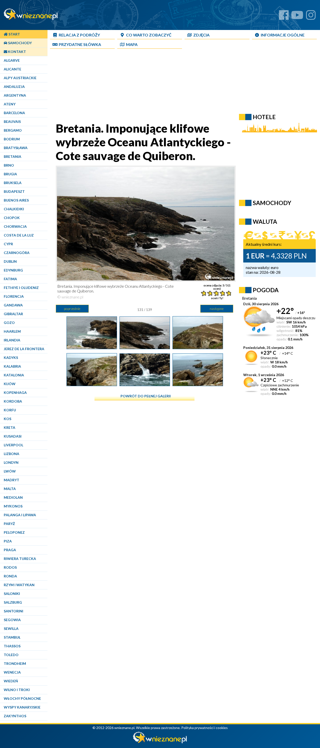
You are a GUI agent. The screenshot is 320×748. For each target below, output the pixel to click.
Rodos (10, 567)
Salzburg (13, 602)
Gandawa (13, 305)
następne (217, 308)
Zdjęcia (201, 34)
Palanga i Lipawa (20, 515)
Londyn (11, 462)
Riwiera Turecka (20, 558)
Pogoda (265, 289)
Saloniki (12, 593)
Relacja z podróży (79, 34)
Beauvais (12, 121)
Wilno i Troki (17, 690)
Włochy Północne (22, 698)
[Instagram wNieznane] (311, 16)
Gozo (9, 322)
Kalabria (12, 366)
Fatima (10, 279)
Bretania (12, 156)
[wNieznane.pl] (160, 742)
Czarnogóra (17, 252)
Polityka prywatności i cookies (204, 728)
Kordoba (13, 401)
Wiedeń (11, 681)
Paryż (9, 523)
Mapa (132, 44)
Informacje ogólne (282, 34)
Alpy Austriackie (20, 78)
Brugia (10, 174)
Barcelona (14, 113)
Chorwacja (15, 226)
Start (14, 34)
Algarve (12, 60)
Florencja (14, 296)
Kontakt (16, 51)
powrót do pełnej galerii (145, 396)
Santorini (13, 611)
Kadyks (11, 357)
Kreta (9, 427)
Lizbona (11, 454)
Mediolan (13, 497)
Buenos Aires (16, 200)
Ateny (10, 104)
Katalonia (14, 375)
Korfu (10, 410)
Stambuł (12, 637)
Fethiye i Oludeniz (21, 287)
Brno (9, 165)
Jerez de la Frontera (24, 349)
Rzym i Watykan (19, 585)
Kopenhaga (15, 392)
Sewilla (11, 628)
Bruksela (13, 183)
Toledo (11, 655)
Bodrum (12, 139)
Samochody (19, 43)
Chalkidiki (14, 209)
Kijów (10, 384)
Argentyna (15, 95)
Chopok (12, 218)
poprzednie (72, 308)
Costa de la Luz (19, 235)
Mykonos (13, 506)
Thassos (12, 646)
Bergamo (13, 130)
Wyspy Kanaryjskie (22, 707)
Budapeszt (14, 191)
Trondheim (15, 663)
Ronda (10, 576)
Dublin (10, 261)
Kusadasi (13, 436)
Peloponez (14, 532)
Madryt (11, 480)
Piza (8, 541)
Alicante (12, 69)
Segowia (12, 620)
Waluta (265, 221)
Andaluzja (14, 86)
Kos (7, 419)
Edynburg (13, 270)
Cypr (8, 244)
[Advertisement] (171, 86)
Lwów (10, 471)
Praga (10, 550)
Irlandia (12, 340)
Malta (10, 489)
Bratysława (16, 148)
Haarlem (12, 331)
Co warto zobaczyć (149, 34)
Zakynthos (15, 716)
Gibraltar (13, 314)
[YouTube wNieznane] (297, 16)
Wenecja (12, 672)
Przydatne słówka (80, 44)
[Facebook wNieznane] (284, 16)
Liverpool (13, 445)
